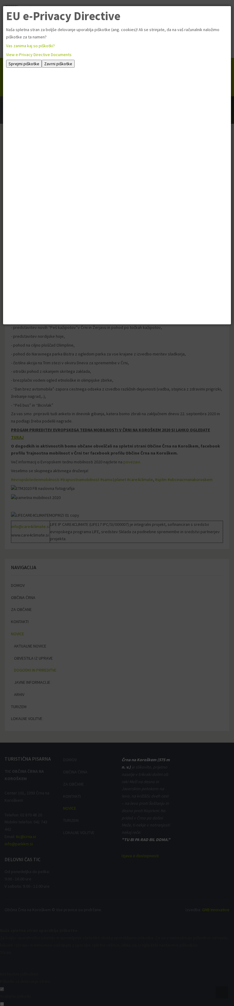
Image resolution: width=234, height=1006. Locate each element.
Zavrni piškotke (58, 63)
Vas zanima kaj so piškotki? (30, 45)
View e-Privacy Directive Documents (39, 54)
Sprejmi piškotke (24, 63)
